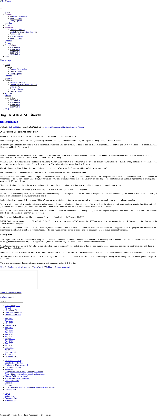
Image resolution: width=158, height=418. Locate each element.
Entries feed (9, 396)
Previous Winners (77, 127)
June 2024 (9, 334)
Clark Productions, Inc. (14, 312)
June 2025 (9, 330)
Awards (8, 43)
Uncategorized (10, 389)
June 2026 (9, 321)
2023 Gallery (15, 54)
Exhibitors (9, 27)
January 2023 (10, 354)
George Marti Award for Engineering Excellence (24, 372)
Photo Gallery (10, 45)
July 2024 (9, 332)
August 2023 (10, 339)
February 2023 (10, 352)
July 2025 (9, 328)
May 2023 (9, 345)
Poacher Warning (16, 36)
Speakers (8, 25)
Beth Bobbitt (14, 127)
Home (7, 12)
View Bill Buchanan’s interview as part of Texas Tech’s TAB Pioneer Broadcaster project (35, 267)
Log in (7, 394)
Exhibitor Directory (17, 30)
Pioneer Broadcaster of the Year (57, 127)
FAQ (7, 56)
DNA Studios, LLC (12, 306)
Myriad (8, 308)
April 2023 (9, 348)
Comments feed (11, 398)
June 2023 (9, 343)
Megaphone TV (11, 310)
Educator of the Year (13, 367)
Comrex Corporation (13, 314)
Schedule (8, 23)
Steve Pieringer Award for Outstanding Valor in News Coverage (30, 387)
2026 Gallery (15, 47)
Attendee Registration (18, 16)
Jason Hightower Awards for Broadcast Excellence (25, 374)
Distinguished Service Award (16, 365)
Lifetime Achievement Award (16, 376)
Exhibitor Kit (15, 34)
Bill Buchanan (9, 121)
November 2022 (11, 356)
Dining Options (16, 21)
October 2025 (10, 325)
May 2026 (9, 323)
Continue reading (6, 297)
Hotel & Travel (16, 19)
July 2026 (9, 319)
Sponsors (8, 41)
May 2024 (9, 336)
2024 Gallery (15, 52)
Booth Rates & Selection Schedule (23, 32)
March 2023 (9, 350)
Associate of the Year (13, 361)
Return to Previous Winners (10, 293)
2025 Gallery (15, 50)
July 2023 (9, 341)
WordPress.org (10, 400)
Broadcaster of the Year (14, 363)
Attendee (8, 14)
